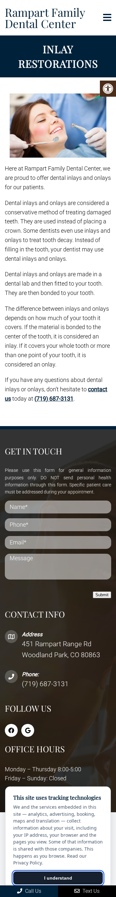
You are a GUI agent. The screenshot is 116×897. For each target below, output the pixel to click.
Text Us (90, 891)
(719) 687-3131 (53, 398)
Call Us (32, 891)
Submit (102, 594)
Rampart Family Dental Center (45, 18)
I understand (58, 878)
